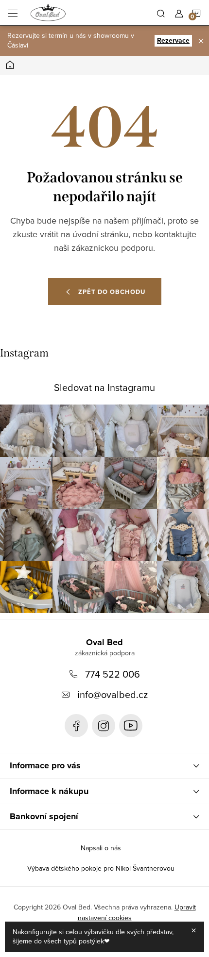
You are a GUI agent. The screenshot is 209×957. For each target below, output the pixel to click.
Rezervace (173, 40)
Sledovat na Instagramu (104, 387)
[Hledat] (161, 12)
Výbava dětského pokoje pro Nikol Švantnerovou (100, 868)
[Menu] (12, 12)
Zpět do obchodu (111, 291)
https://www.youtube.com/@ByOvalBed (130, 725)
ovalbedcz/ (103, 725)
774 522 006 (112, 674)
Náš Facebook (76, 725)
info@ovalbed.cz (112, 694)
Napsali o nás (101, 848)
